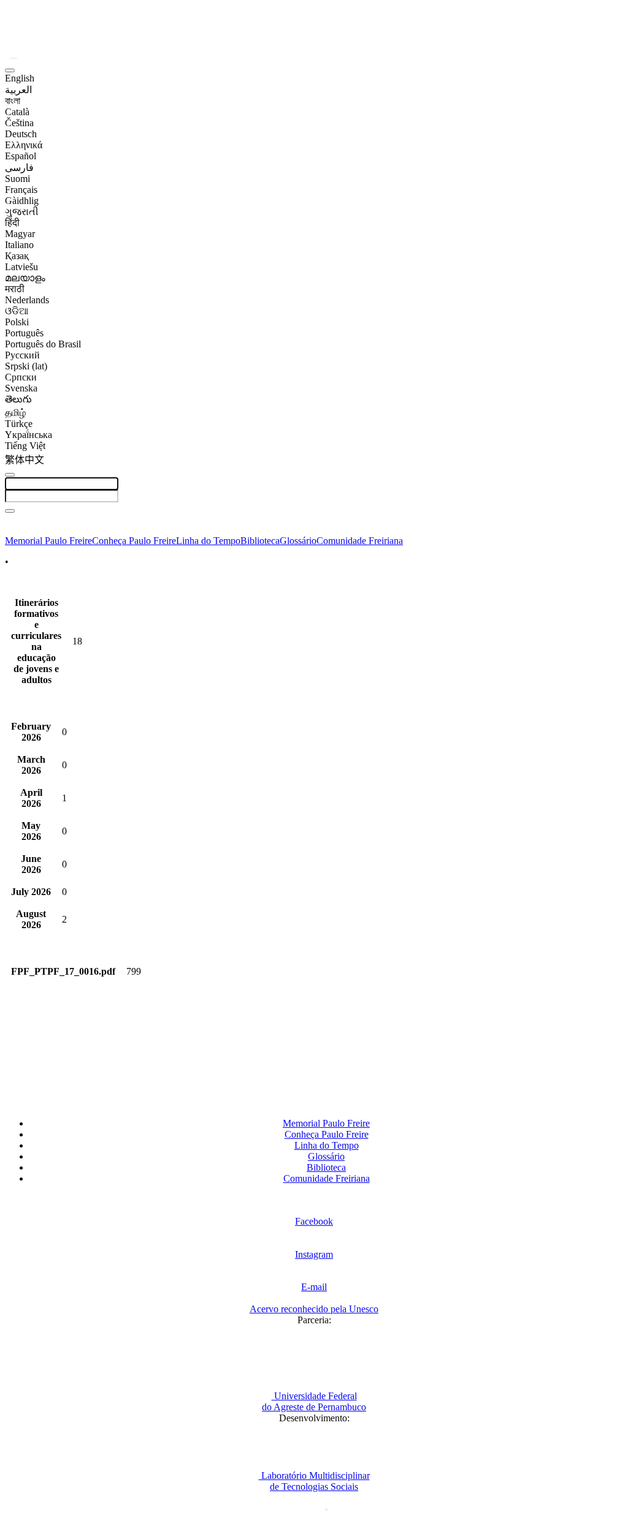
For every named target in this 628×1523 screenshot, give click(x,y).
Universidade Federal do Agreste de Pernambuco (314, 1401)
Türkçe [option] (19, 423)
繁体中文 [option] (24, 460)
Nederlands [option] (27, 300)
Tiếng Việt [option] (25, 445)
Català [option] (17, 112)
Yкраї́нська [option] (28, 434)
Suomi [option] (17, 178)
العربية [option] (18, 90)
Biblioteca (260, 540)
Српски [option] (21, 377)
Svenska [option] (21, 388)
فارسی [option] (19, 167)
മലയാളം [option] (25, 278)
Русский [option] (22, 355)
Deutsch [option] (21, 134)
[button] (13, 58)
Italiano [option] (19, 245)
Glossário (298, 540)
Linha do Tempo (208, 540)
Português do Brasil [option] (43, 344)
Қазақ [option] (17, 256)
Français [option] (21, 189)
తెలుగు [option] (18, 399)
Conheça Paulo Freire (134, 540)
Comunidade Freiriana (359, 540)
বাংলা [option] (12, 101)
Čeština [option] (19, 123)
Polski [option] (17, 322)
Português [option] (24, 333)
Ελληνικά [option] (23, 145)
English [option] (19, 78)
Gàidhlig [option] (22, 200)
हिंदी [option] (12, 222)
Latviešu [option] (21, 267)
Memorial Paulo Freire (48, 540)
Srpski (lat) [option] (26, 366)
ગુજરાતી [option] (22, 211)
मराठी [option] (15, 289)
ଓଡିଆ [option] (16, 311)
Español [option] (20, 156)
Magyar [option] (20, 234)
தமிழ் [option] (15, 412)
